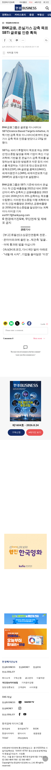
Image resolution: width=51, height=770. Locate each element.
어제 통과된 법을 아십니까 (19, 244)
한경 (8, 667)
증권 (31, 14)
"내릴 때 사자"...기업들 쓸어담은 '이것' (26, 254)
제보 (31, 2)
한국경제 (6, 729)
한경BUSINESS (12, 23)
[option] (25, 551)
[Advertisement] (25, 486)
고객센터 (22, 687)
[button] (46, 2)
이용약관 (40, 678)
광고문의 (29, 678)
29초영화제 (23, 738)
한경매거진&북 (8, 2)
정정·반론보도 (8, 687)
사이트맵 (33, 687)
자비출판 (23, 2)
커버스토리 (20, 14)
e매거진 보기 (35, 432)
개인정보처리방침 (10, 682)
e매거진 (38, 2)
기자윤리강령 (27, 682)
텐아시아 (22, 733)
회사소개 (6, 678)
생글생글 (37, 733)
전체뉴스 (6, 14)
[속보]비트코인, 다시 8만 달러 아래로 (26, 249)
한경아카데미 (8, 733)
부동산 (40, 14)
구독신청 (16, 432)
